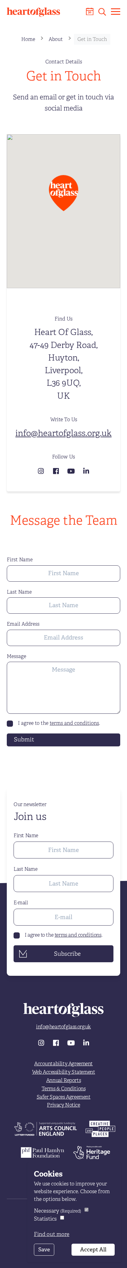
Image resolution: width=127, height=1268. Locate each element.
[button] (102, 12)
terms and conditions (74, 723)
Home (28, 39)
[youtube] (72, 470)
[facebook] (56, 470)
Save (44, 1249)
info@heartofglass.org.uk (63, 433)
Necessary (57, 1210)
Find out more (51, 1234)
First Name (20, 560)
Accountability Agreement (63, 1063)
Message (16, 656)
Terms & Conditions (64, 1088)
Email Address (23, 624)
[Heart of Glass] (33, 12)
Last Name (19, 592)
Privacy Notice (63, 1105)
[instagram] (41, 470)
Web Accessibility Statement (63, 1072)
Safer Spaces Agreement (64, 1097)
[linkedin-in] (86, 470)
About (56, 39)
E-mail (21, 903)
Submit (24, 739)
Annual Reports (63, 1080)
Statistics (45, 1218)
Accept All (93, 1249)
